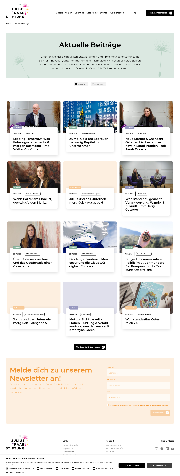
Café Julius (91, 13)
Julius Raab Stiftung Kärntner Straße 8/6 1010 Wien (114, 448)
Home (8, 23)
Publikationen (116, 13)
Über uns (79, 13)
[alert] (90, 465)
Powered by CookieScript (169, 475)
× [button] (177, 457)
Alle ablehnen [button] (159, 465)
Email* (109, 392)
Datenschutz (68, 452)
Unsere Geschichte (71, 445)
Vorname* (110, 367)
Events (103, 13)
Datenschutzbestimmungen (129, 405)
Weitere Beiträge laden (88, 347)
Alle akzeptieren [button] (132, 465)
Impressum (68, 448)
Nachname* (111, 379)
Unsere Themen (64, 13)
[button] (60, 472)
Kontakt (110, 441)
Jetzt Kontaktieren (158, 13)
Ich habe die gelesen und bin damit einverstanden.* (139, 405)
